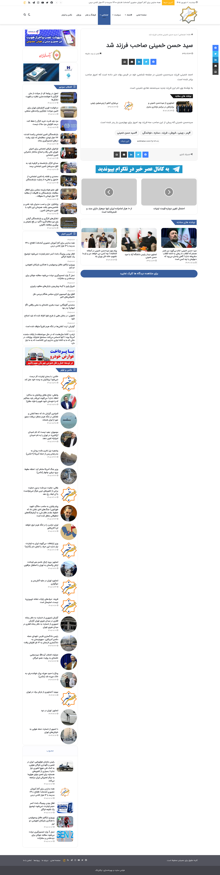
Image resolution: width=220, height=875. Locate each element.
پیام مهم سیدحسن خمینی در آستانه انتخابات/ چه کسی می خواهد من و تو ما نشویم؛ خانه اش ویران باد (99, 253)
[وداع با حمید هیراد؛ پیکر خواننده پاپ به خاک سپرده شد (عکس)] (68, 680)
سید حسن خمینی (126, 133)
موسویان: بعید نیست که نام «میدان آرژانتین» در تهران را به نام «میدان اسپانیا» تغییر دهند (43, 435)
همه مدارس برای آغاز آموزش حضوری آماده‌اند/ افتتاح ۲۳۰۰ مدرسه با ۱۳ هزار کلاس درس (42, 792)
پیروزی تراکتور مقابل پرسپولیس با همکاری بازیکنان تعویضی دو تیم (41, 820)
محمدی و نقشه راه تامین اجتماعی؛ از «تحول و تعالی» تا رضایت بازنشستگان (42, 178)
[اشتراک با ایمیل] (132, 62)
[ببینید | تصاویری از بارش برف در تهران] (68, 699)
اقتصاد (129, 15)
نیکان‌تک (98, 870)
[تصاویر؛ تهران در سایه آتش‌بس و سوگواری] (68, 587)
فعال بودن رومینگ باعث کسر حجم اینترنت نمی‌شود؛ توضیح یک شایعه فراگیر (41, 806)
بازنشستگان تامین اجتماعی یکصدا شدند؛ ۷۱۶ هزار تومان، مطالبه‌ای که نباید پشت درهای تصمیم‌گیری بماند (41, 137)
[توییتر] (146, 62)
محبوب (50, 750)
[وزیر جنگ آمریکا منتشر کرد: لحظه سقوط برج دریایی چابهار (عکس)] (68, 476)
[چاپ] (125, 62)
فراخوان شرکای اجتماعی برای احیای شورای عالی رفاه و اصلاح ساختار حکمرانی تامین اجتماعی (41, 152)
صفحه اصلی (141, 15)
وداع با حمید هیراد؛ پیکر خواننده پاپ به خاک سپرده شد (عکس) (41, 675)
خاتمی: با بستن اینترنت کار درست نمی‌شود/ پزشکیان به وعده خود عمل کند (41, 378)
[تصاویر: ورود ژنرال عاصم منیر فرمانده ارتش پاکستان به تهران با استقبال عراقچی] (68, 569)
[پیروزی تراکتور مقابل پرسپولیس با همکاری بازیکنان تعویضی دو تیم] (65, 821)
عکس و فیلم (67, 15)
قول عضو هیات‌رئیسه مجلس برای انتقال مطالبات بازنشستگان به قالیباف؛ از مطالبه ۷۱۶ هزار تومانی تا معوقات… (41, 193)
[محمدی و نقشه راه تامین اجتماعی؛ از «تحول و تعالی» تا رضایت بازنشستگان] (68, 180)
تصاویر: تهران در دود (49, 710)
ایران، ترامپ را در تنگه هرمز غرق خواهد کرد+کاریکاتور (41, 526)
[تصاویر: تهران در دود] (68, 717)
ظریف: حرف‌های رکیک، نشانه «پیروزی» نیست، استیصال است (41, 601)
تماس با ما (27, 860)
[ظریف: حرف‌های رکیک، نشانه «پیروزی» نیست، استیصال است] (68, 606)
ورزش (78, 15)
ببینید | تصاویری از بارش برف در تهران (42, 692)
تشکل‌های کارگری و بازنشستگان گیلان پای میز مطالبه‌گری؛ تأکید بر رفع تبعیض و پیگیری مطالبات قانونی (41, 221)
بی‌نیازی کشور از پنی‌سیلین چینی (104, 103)
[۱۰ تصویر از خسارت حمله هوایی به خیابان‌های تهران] (68, 736)
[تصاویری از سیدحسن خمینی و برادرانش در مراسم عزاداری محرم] (184, 106)
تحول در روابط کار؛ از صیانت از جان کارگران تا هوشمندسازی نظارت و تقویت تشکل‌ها (42, 96)
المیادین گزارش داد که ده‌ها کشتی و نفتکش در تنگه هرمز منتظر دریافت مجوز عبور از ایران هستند (41, 416)
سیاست (117, 15)
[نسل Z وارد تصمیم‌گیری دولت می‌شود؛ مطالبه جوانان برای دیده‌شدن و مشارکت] (65, 836)
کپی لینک (125, 141)
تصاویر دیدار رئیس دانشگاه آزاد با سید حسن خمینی (141, 256)
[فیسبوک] (153, 62)
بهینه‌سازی (107, 870)
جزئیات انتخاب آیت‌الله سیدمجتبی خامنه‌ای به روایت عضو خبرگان (44, 656)
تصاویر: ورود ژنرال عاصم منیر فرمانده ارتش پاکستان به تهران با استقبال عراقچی (41, 563)
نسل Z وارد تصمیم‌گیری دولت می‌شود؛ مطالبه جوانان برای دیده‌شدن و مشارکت (41, 835)
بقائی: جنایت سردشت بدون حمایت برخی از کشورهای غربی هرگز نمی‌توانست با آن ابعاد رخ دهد (40, 491)
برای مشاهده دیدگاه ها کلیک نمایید (139, 273)
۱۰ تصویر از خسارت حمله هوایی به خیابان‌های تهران (44, 730)
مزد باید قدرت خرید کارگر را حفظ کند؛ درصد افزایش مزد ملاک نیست (42, 122)
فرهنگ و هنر (90, 15)
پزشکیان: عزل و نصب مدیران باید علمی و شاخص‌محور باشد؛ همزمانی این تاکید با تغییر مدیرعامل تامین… (40, 207)
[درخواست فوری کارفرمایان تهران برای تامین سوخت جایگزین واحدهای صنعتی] (68, 112)
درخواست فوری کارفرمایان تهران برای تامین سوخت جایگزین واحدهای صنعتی (41, 109)
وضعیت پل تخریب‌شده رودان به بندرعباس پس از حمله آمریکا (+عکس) (42, 452)
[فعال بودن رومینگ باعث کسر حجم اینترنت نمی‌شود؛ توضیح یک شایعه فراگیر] (65, 807)
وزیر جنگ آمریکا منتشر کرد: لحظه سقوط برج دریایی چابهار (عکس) (41, 471)
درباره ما (45, 860)
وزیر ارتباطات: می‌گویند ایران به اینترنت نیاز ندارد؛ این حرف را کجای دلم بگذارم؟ (41, 545)
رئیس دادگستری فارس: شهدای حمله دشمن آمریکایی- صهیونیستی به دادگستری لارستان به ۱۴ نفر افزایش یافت (41, 639)
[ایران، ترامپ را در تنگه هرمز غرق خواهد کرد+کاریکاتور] (68, 532)
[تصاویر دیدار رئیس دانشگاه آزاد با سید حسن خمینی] (139, 240)
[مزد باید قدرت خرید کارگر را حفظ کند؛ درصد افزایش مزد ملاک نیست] (68, 125)
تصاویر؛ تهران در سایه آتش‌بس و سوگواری (44, 582)
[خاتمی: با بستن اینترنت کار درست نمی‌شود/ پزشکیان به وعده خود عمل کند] (68, 383)
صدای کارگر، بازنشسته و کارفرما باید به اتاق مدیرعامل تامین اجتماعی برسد (42, 164)
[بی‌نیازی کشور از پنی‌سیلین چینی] (128, 105)
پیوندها (37, 860)
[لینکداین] (139, 62)
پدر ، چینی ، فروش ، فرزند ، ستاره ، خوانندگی (165, 133)
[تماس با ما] (24, 2)
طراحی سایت (119, 870)
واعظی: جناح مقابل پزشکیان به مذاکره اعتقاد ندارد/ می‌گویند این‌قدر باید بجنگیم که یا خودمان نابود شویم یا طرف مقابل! (41, 398)
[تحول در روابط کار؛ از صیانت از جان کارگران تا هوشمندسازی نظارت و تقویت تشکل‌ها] (68, 97)
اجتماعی (105, 15)
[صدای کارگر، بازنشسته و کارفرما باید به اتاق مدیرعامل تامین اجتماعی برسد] (68, 167)
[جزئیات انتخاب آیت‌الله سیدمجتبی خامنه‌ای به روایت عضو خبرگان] (68, 661)
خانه (189, 34)
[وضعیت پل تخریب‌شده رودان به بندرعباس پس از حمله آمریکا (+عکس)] (68, 457)
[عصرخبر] (189, 15)
